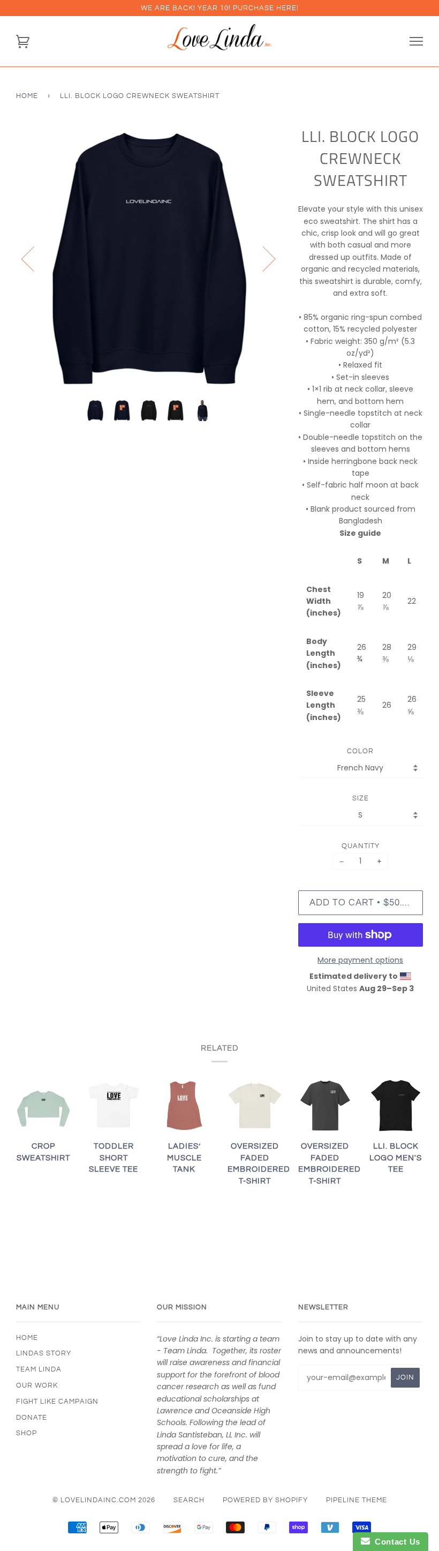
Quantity (361, 846)
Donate (31, 1417)
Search (189, 1500)
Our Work (37, 1385)
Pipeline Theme (356, 1500)
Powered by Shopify (265, 1500)
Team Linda (39, 1369)
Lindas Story (43, 1353)
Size (360, 798)
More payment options (360, 960)
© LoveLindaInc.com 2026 (103, 1500)
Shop (26, 1433)
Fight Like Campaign (57, 1401)
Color (360, 751)
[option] (149, 258)
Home (27, 96)
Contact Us (395, 1541)
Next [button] (262, 258)
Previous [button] (34, 258)
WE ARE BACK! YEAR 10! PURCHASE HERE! (220, 8)
